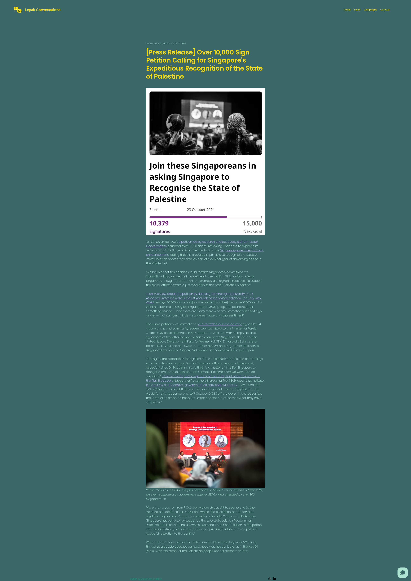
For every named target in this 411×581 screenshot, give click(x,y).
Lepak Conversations (42, 10)
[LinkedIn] (274, 578)
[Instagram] (269, 578)
